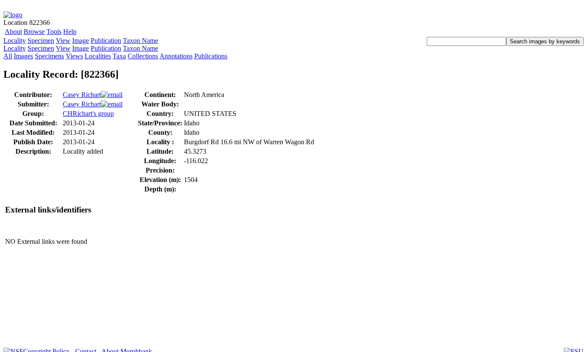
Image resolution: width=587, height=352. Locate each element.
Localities (98, 56)
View (63, 40)
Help (69, 31)
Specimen (41, 40)
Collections (143, 56)
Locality (14, 40)
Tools (53, 31)
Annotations (176, 56)
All (7, 56)
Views (74, 56)
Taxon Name (140, 40)
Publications (210, 56)
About (13, 31)
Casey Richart (82, 94)
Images (23, 56)
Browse (34, 31)
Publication (106, 40)
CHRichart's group (88, 113)
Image (80, 40)
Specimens (49, 56)
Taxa (119, 56)
